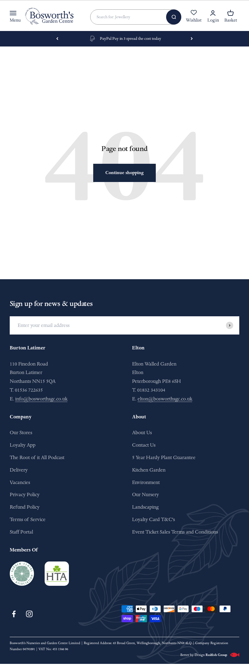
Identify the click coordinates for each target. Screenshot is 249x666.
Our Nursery (145, 494)
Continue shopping (124, 173)
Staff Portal (21, 532)
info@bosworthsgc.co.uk (41, 399)
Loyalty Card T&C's (153, 519)
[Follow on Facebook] (14, 614)
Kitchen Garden (148, 470)
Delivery (19, 470)
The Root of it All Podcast (37, 457)
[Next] (192, 39)
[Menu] (13, 13)
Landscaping (145, 507)
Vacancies (20, 482)
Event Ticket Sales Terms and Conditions (175, 532)
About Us (142, 432)
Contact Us (143, 445)
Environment (146, 482)
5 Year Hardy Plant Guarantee (164, 457)
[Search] (173, 17)
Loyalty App (23, 445)
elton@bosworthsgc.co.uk (165, 399)
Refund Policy (24, 507)
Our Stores (21, 432)
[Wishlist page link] (194, 15)
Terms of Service (28, 519)
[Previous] (57, 39)
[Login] (213, 13)
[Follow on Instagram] (29, 614)
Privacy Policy (24, 494)
